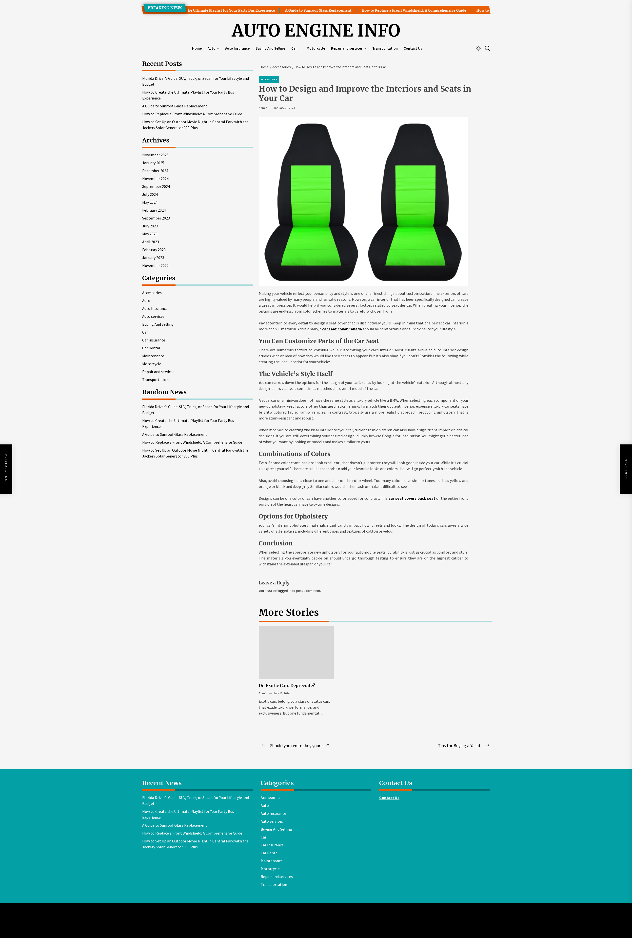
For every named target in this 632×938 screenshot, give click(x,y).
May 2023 (150, 233)
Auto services (153, 316)
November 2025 (155, 154)
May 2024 (150, 202)
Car (294, 48)
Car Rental (151, 347)
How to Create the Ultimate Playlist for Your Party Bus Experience (195, 10)
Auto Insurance (237, 48)
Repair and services (347, 48)
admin (263, 108)
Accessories (269, 79)
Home (197, 48)
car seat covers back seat (412, 498)
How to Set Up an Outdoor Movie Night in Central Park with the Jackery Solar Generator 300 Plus (195, 124)
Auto (212, 48)
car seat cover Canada (342, 328)
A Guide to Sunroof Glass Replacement (295, 10)
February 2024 (154, 210)
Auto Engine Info (316, 31)
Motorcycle (316, 48)
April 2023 (150, 241)
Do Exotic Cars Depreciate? (287, 685)
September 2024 (156, 186)
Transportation (385, 48)
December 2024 (155, 170)
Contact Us (413, 48)
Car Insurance (153, 340)
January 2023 (153, 257)
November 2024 (155, 178)
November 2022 (155, 265)
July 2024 (150, 194)
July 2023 (150, 225)
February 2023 (154, 249)
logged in (284, 590)
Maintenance (153, 355)
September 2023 (156, 218)
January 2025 (153, 162)
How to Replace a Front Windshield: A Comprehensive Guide (390, 10)
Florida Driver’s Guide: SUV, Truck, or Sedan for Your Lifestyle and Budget (195, 81)
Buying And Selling (270, 48)
